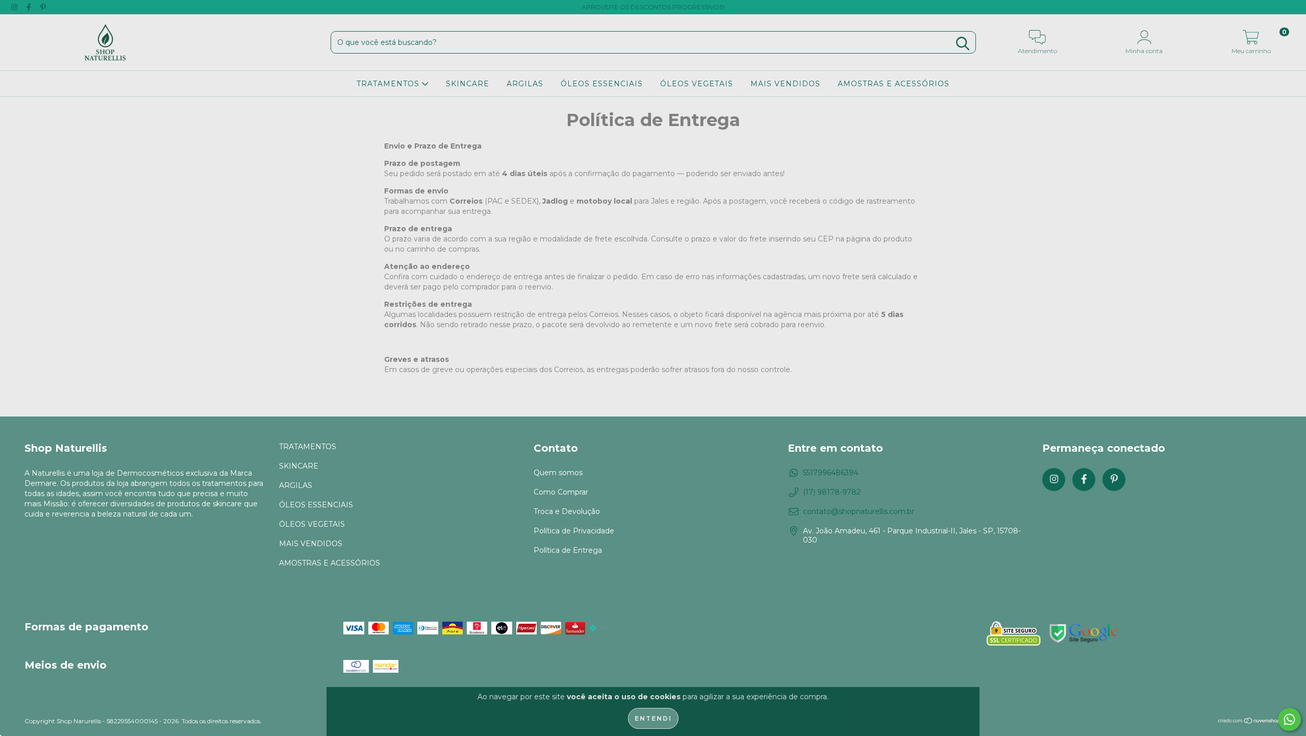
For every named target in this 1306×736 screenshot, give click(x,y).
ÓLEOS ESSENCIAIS (602, 83)
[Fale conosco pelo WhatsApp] (1289, 719)
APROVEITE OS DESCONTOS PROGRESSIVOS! (653, 7)
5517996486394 (830, 472)
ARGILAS (525, 83)
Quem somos (558, 472)
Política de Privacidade (574, 530)
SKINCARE (467, 83)
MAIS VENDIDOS (785, 83)
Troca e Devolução (567, 511)
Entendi (653, 718)
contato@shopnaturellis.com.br (858, 511)
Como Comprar (561, 492)
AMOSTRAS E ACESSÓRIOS (893, 83)
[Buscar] (962, 44)
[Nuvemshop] (1250, 722)
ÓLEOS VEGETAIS (696, 83)
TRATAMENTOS (389, 83)
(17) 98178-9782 (832, 492)
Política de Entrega (568, 550)
